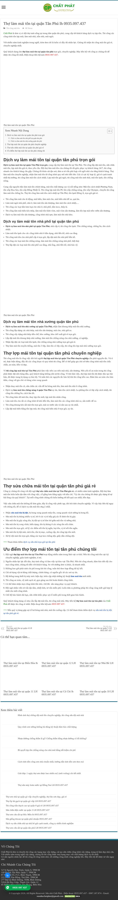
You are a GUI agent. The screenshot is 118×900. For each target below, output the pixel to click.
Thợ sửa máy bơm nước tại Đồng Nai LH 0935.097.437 (43, 785)
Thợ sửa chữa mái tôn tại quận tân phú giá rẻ (25, 148)
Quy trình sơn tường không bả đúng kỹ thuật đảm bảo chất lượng (47, 727)
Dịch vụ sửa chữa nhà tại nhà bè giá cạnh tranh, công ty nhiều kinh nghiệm (40, 823)
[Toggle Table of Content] (108, 131)
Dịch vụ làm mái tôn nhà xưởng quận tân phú (26, 141)
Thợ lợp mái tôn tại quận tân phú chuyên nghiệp (26, 144)
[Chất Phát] (59, 7)
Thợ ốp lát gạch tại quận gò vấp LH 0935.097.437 (28, 801)
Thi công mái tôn (13, 28)
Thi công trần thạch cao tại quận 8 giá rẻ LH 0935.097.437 (32, 805)
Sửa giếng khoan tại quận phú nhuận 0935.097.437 (29, 819)
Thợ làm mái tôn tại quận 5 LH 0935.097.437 (99, 628)
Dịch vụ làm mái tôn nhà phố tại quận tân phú (26, 138)
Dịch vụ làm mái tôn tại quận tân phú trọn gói (26, 135)
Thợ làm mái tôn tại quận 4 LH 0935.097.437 (19, 628)
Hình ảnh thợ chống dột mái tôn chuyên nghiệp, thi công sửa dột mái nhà (51, 715)
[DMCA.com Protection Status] (72, 896)
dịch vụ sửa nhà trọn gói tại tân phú (39, 542)
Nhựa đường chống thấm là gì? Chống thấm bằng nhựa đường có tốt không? (52, 738)
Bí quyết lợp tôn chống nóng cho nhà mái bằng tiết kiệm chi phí (47, 750)
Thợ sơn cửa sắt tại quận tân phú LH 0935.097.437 (29, 828)
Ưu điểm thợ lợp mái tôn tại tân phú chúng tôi (26, 151)
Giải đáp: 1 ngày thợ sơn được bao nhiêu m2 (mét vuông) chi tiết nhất (49, 773)
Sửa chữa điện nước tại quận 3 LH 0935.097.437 (28, 810)
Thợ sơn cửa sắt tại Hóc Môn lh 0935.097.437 (26, 814)
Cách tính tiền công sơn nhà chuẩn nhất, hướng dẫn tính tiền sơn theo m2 (51, 762)
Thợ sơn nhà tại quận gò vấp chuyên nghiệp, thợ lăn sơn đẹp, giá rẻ (36, 797)
